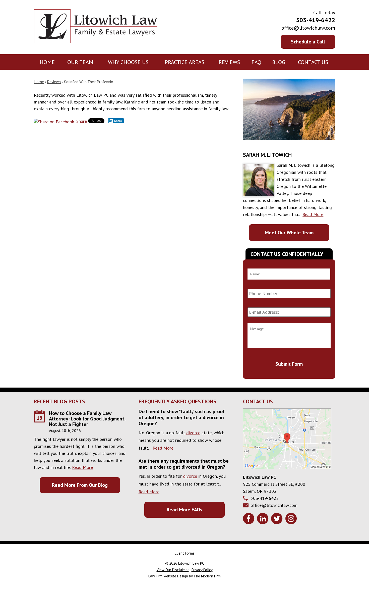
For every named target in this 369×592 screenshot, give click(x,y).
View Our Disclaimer (173, 569)
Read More (312, 214)
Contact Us (313, 62)
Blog (278, 62)
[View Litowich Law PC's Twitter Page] (277, 519)
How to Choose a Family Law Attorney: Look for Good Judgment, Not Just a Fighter (87, 418)
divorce (193, 433)
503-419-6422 (315, 20)
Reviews (229, 62)
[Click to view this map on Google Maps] (287, 467)
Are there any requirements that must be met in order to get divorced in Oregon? (184, 464)
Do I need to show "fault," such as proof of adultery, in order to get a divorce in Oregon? (182, 417)
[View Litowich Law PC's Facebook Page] (249, 519)
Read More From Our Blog (80, 485)
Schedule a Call (308, 41)
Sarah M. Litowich (267, 154)
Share (81, 121)
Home (47, 62)
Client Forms (184, 553)
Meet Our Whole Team (289, 232)
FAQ (256, 62)
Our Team (80, 62)
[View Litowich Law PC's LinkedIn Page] (263, 519)
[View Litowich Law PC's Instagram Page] (291, 519)
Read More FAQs (184, 509)
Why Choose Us (128, 62)
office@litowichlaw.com (308, 28)
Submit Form (289, 364)
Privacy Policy (202, 569)
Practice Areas (184, 62)
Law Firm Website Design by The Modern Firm (184, 576)
